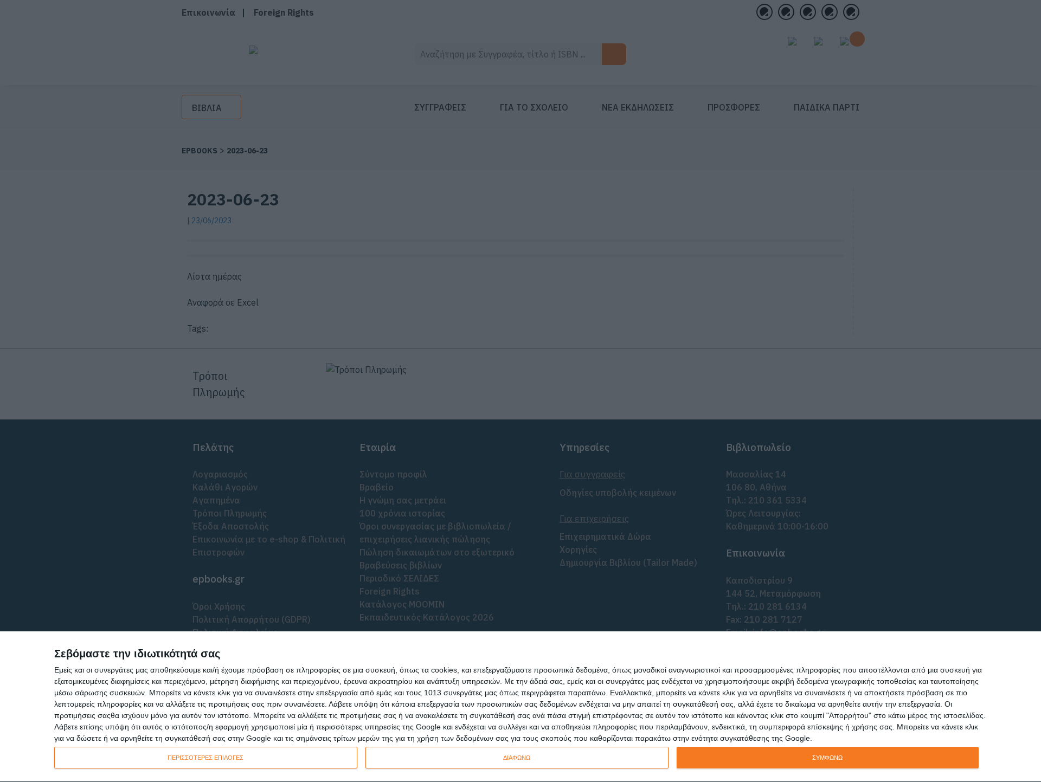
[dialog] (520, 707)
